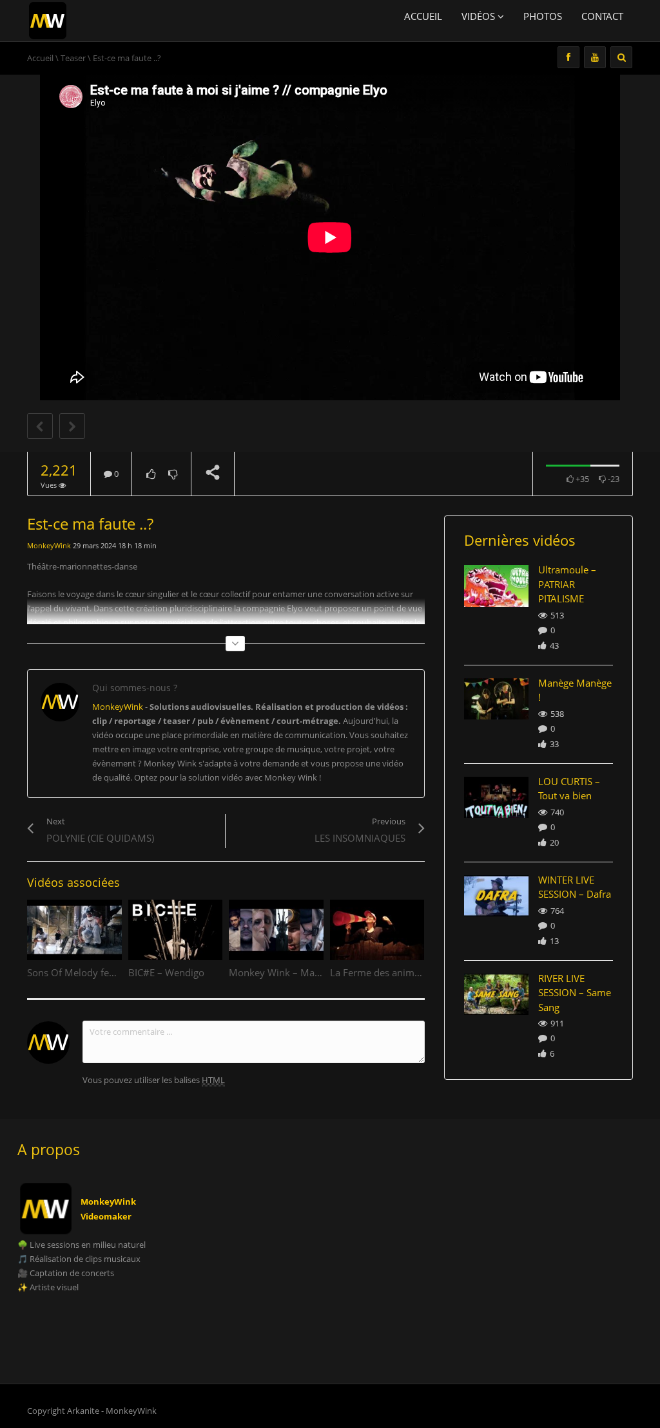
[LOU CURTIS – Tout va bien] (496, 797)
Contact (602, 16)
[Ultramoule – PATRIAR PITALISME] (496, 585)
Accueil (423, 16)
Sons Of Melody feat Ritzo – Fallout (104, 972)
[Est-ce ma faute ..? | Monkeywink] (47, 19)
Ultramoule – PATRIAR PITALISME (567, 584)
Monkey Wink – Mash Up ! (287, 972)
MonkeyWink (49, 545)
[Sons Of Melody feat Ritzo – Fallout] (74, 930)
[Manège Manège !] (496, 698)
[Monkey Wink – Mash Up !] (276, 930)
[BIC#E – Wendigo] (175, 930)
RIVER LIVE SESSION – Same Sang (574, 993)
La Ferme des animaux (380, 972)
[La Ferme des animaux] (377, 930)
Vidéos (479, 16)
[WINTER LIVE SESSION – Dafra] (496, 895)
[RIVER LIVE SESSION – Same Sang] (496, 994)
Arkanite (83, 1410)
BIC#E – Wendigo (166, 972)
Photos (542, 16)
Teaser (73, 58)
